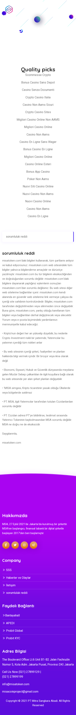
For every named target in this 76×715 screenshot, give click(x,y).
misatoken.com (11, 260)
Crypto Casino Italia (38, 97)
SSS (9, 570)
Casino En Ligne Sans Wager (38, 142)
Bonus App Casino (38, 171)
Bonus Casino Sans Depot (38, 82)
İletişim (10, 585)
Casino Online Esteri (38, 164)
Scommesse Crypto (38, 75)
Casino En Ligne (38, 216)
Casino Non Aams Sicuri (38, 104)
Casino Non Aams (38, 134)
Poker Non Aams (38, 179)
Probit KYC (13, 638)
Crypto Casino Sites (38, 112)
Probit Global (14, 630)
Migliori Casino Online (38, 127)
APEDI (10, 623)
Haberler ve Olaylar (18, 577)
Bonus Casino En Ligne (38, 149)
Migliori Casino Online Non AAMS (38, 119)
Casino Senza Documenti (38, 90)
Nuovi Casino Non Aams (38, 194)
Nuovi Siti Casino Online (38, 186)
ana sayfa (22, 46)
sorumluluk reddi (16, 236)
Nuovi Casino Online (38, 201)
